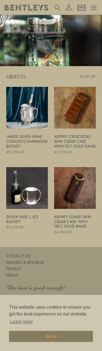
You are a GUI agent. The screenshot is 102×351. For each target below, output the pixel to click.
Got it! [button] (51, 336)
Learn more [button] (21, 321)
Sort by (88, 76)
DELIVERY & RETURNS (25, 262)
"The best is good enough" (35, 288)
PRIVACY (13, 269)
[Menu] (93, 7)
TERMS (12, 275)
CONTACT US (18, 256)
